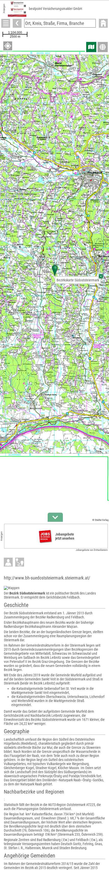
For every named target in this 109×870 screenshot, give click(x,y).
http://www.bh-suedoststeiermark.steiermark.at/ (47, 578)
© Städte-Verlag (100, 519)
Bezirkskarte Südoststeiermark (78, 280)
